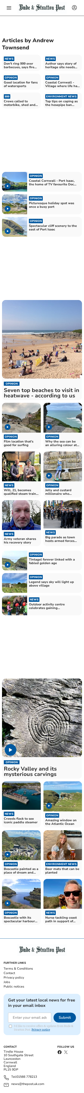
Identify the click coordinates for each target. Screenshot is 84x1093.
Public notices (14, 986)
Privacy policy (14, 977)
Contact (9, 973)
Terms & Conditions (18, 968)
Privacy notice (41, 1029)
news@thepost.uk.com (27, 1084)
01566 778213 (26, 1077)
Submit (65, 1017)
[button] (9, 7)
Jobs (7, 982)
